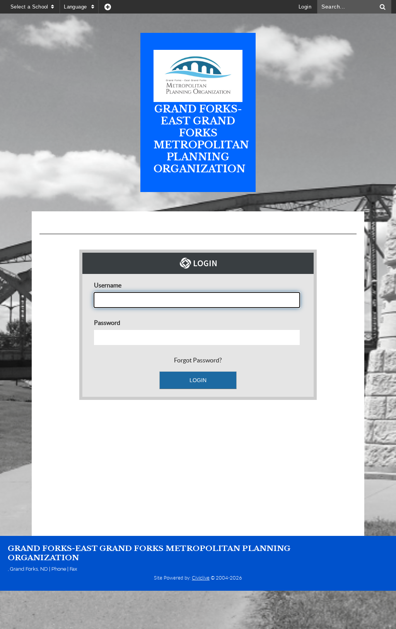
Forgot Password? (198, 360)
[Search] (383, 7)
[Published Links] (108, 7)
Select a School (29, 7)
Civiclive (201, 578)
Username (107, 285)
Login (305, 7)
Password (107, 322)
